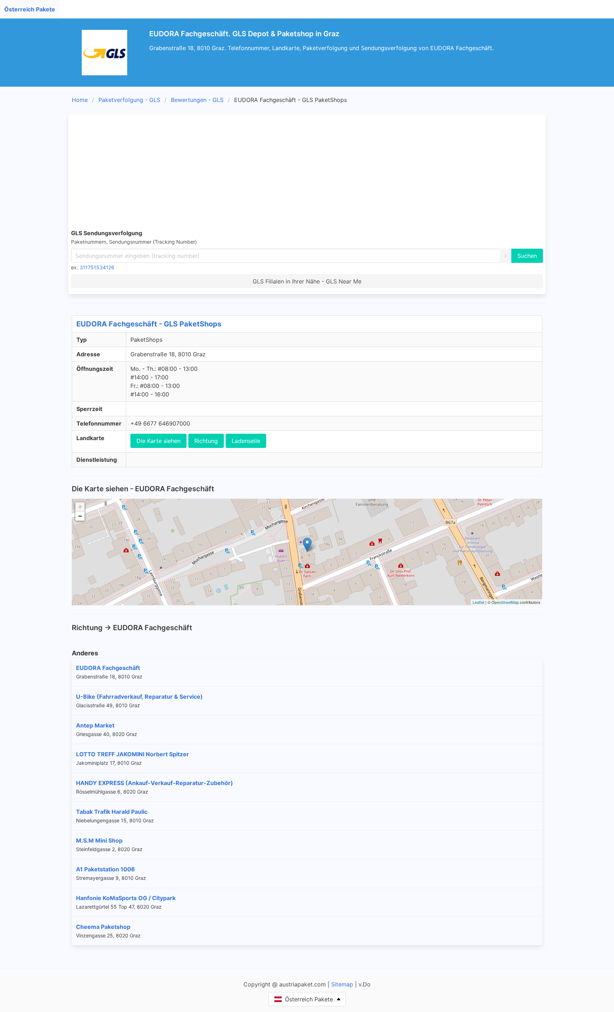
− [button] (80, 516)
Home (80, 99)
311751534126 (97, 267)
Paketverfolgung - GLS (129, 99)
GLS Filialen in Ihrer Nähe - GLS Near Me (307, 281)
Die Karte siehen (158, 440)
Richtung (206, 440)
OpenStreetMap (505, 602)
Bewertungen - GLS (197, 99)
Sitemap (342, 984)
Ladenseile (246, 440)
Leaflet (478, 602)
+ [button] (80, 506)
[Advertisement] (307, 170)
